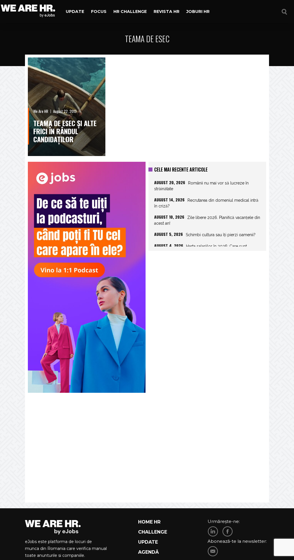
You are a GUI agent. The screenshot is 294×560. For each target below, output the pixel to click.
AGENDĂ (148, 552)
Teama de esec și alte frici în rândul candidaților (64, 131)
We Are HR (40, 111)
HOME (145, 522)
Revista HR (166, 11)
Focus (99, 11)
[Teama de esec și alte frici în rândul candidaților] (66, 106)
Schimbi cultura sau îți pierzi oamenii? (221, 234)
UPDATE (148, 542)
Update (75, 11)
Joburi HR (198, 11)
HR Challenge (130, 11)
